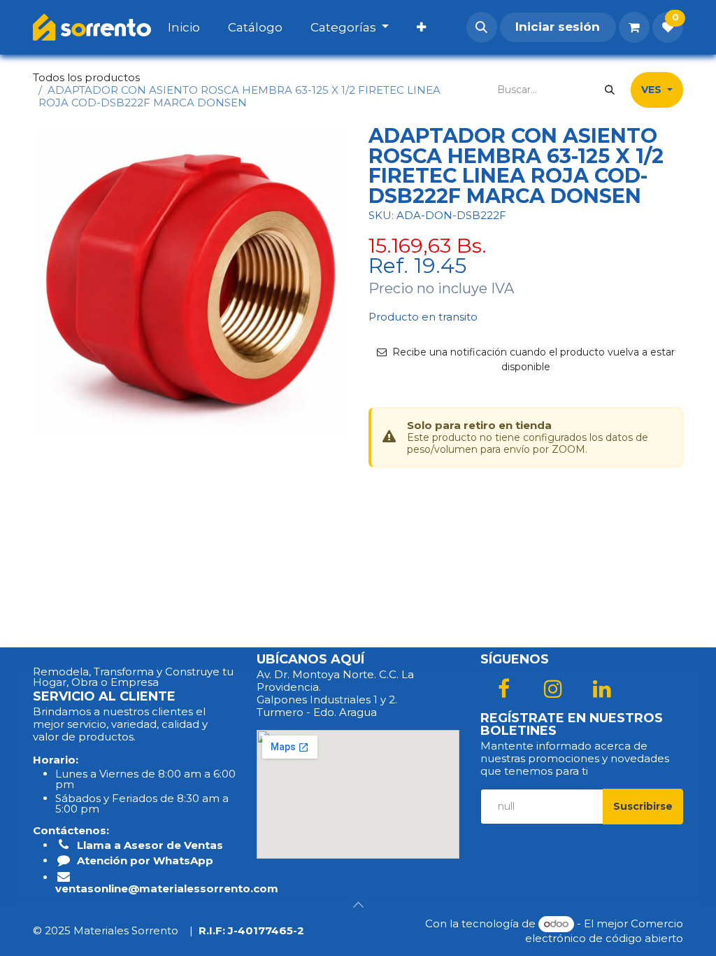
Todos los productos (86, 77)
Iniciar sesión (557, 27)
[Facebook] (503, 689)
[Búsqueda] (609, 90)
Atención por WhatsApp (145, 860)
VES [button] (652, 89)
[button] (481, 27)
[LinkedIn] (602, 689)
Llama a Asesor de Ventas (150, 845)
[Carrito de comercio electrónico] (634, 27)
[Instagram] (553, 689)
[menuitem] (198, 27)
